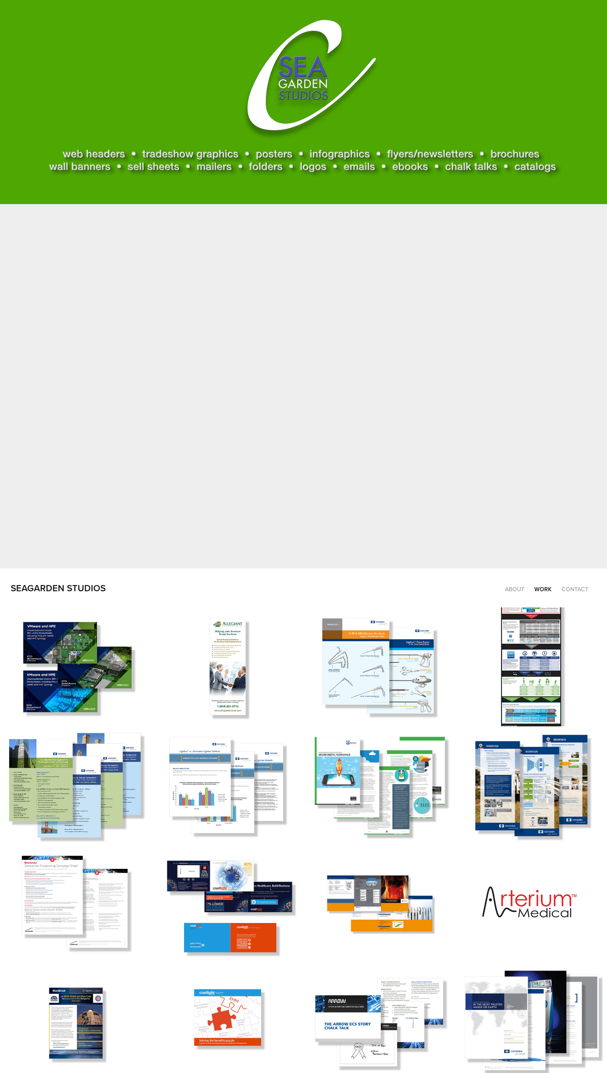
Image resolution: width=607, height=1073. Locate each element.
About (514, 589)
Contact (575, 589)
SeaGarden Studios (58, 588)
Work (543, 589)
